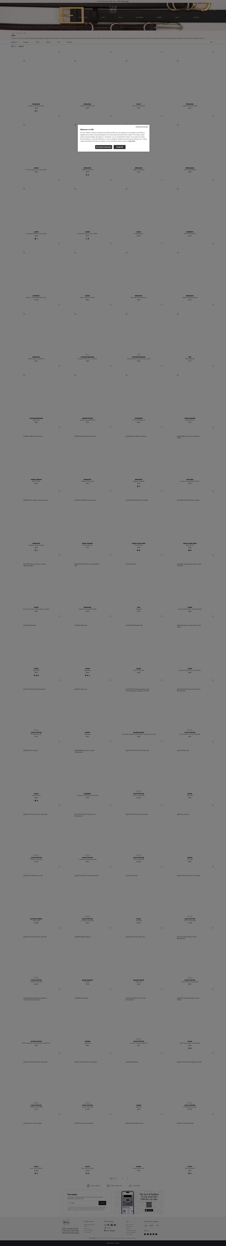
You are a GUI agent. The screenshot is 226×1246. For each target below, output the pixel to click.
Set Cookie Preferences (103, 147)
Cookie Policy (131, 141)
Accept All (119, 147)
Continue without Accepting (142, 126)
